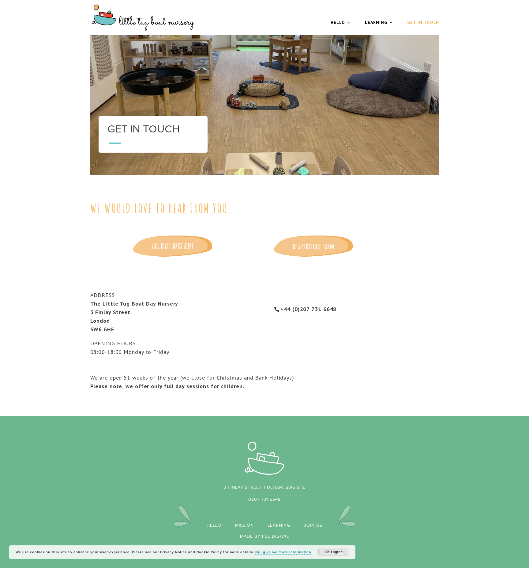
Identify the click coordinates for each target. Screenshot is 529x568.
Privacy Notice (173, 552)
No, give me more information (283, 552)
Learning (376, 22)
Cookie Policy (209, 552)
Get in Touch (423, 22)
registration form (313, 246)
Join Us (313, 525)
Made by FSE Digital (264, 536)
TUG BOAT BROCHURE (172, 246)
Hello (338, 22)
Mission (244, 525)
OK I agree (334, 552)
